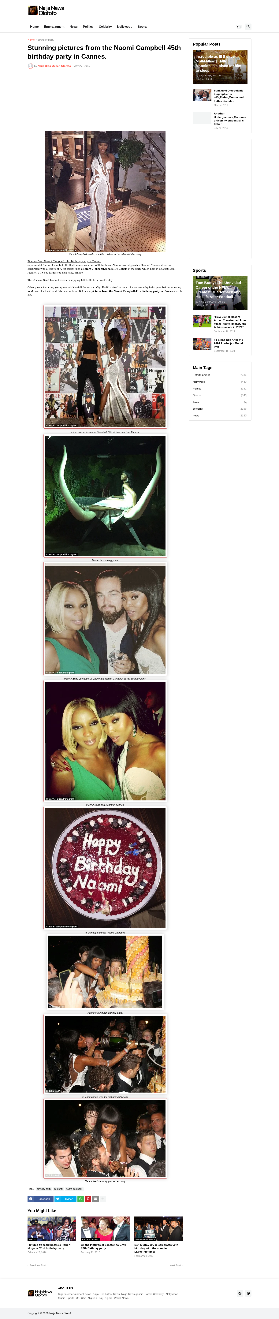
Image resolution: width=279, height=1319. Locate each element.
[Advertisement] (105, 100)
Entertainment (54, 26)
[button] (239, 27)
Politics (88, 26)
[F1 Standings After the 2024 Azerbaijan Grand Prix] (202, 344)
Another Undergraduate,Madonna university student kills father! (230, 118)
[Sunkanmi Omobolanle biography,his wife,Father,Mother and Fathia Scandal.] (202, 95)
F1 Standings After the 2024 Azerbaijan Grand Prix (228, 343)
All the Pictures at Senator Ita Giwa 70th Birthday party (103, 1246)
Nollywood (124, 26)
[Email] (95, 1199)
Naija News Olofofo (60, 1313)
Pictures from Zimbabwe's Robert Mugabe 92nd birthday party (49, 1246)
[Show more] (103, 1199)
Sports (142, 26)
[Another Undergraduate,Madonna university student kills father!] (202, 118)
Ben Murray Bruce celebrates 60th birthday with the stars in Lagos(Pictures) (156, 1248)
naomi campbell (74, 1189)
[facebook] (240, 1293)
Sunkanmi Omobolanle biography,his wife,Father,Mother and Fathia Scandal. (229, 95)
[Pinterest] (88, 1199)
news (220, 415)
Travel (220, 402)
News (74, 26)
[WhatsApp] (80, 1199)
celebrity (58, 1189)
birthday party (46, 39)
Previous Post (38, 1265)
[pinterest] (248, 1293)
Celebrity (105, 26)
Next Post (175, 1265)
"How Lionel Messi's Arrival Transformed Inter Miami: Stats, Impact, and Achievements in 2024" (230, 322)
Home (34, 26)
